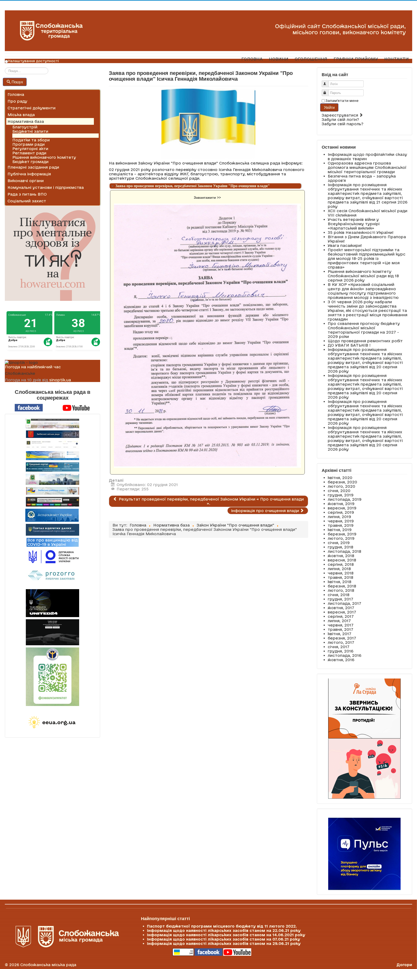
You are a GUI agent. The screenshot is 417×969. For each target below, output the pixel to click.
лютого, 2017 (341, 642)
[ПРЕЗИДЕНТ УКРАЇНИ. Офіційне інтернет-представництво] (52, 444)
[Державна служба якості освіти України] (52, 556)
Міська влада (21, 114)
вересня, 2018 (342, 560)
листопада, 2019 (344, 499)
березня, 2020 (342, 482)
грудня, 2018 (340, 547)
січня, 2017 (338, 647)
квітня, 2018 (339, 582)
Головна (15, 94)
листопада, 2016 (344, 655)
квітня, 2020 (340, 477)
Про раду (17, 101)
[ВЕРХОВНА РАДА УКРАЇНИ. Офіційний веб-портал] (52, 455)
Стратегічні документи (31, 108)
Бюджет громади (30, 161)
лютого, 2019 (341, 538)
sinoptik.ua (60, 380)
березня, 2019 (342, 534)
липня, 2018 (339, 569)
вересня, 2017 (342, 612)
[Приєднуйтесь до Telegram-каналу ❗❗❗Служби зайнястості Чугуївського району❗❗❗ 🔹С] (52, 676)
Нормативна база (25, 121)
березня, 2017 (342, 638)
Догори (404, 964)
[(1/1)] (207, 335)
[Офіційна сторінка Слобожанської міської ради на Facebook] (29, 407)
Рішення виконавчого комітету (44, 157)
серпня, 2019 (341, 512)
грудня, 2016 (340, 651)
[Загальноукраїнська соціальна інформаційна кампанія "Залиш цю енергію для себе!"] (52, 723)
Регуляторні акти (30, 148)
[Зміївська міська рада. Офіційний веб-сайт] (52, 434)
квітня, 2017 (339, 634)
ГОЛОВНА (252, 59)
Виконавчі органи (25, 180)
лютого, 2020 (341, 486)
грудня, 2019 (341, 495)
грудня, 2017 (340, 599)
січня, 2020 (339, 490)
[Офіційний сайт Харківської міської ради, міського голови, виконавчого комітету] (52, 423)
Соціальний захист (26, 201)
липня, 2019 (339, 516)
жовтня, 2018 (341, 556)
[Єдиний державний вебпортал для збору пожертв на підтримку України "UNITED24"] (52, 603)
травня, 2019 (341, 525)
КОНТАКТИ (396, 59)
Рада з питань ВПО (27, 194)
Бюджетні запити (30, 131)
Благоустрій (24, 127)
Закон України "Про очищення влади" (51, 135)
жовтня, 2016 (341, 660)
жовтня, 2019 (341, 503)
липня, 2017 (339, 621)
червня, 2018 (341, 573)
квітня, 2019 (340, 529)
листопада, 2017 (344, 603)
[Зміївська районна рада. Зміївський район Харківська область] (52, 491)
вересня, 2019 (342, 508)
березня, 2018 (342, 586)
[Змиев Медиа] (52, 502)
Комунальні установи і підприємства (45, 187)
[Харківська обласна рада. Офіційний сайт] (52, 479)
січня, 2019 (339, 543)
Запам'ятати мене (342, 101)
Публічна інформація (29, 174)
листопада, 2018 (344, 551)
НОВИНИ (278, 59)
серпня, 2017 (341, 616)
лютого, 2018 (341, 590)
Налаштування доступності (33, 61)
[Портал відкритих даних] (52, 529)
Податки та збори (31, 140)
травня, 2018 (340, 577)
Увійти (329, 107)
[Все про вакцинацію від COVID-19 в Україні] (53, 542)
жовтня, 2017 (341, 608)
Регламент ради (29, 153)
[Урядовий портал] (52, 467)
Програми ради (28, 144)
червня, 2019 (341, 521)
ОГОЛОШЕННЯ (311, 59)
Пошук (17, 82)
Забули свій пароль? (342, 124)
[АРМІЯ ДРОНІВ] (52, 632)
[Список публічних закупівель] (52, 576)
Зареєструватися (340, 115)
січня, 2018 (338, 595)
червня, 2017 (341, 625)
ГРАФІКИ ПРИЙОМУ (356, 59)
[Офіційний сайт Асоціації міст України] (52, 515)
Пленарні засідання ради (33, 167)
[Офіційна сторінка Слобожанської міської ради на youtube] (76, 407)
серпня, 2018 (341, 564)
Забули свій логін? (340, 119)
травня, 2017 (340, 629)
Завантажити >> (207, 197)
